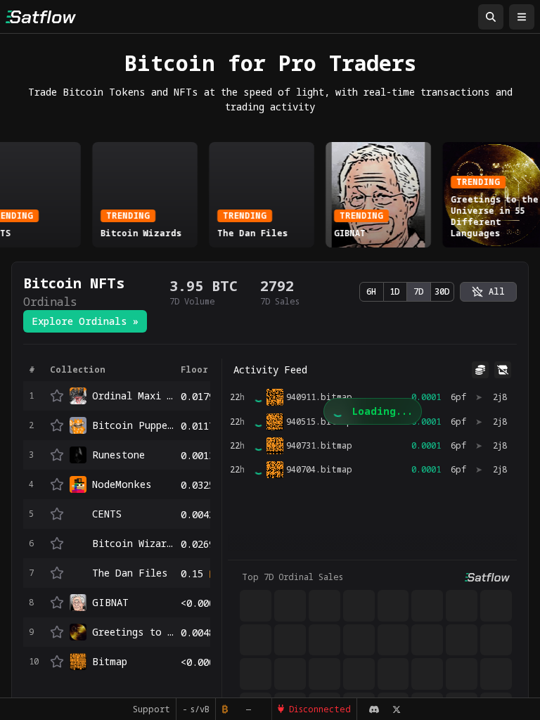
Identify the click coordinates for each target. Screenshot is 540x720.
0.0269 (197, 544)
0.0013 (197, 455)
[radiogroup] (406, 292)
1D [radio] (395, 291)
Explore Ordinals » (85, 321)
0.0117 (197, 425)
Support (151, 709)
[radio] (488, 292)
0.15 (192, 573)
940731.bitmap (319, 445)
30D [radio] (442, 291)
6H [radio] (371, 291)
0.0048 (197, 632)
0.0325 (197, 484)
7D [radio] (418, 291)
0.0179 (197, 396)
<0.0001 (200, 603)
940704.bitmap (319, 469)
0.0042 (197, 514)
